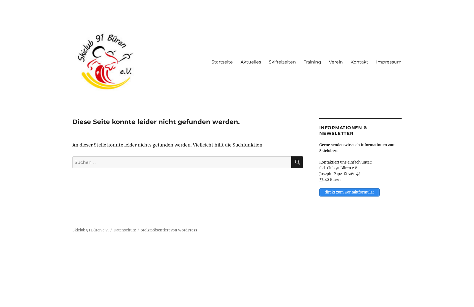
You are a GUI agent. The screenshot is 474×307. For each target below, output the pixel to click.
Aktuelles (251, 62)
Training (312, 62)
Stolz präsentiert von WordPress (169, 230)
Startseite (222, 62)
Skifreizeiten (282, 62)
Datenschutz (125, 230)
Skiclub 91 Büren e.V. (90, 230)
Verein (336, 62)
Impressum (389, 62)
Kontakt (359, 62)
